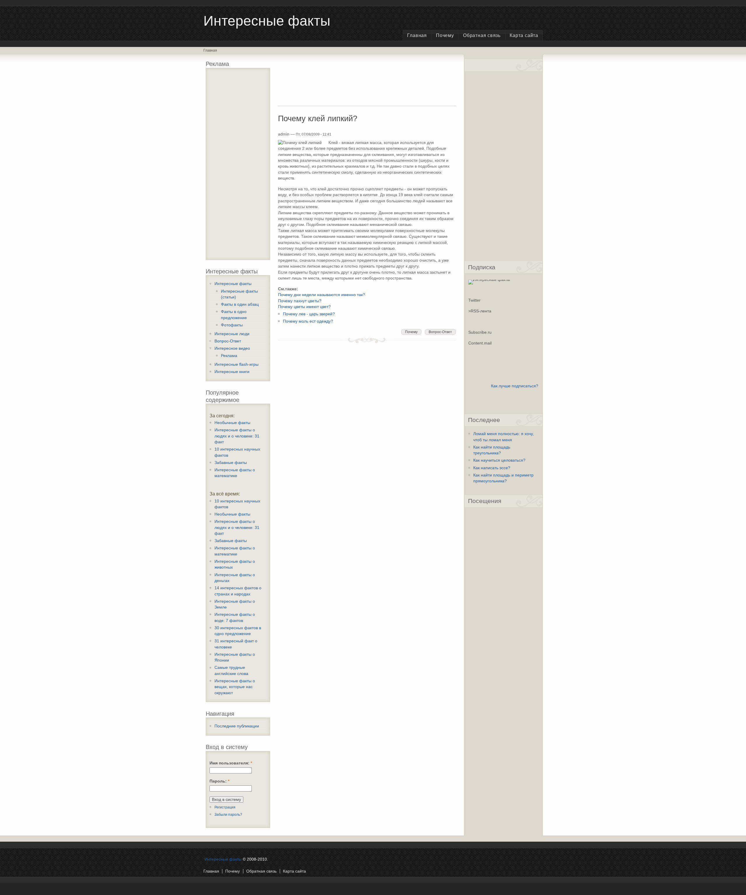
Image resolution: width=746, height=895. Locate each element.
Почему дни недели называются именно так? (321, 295)
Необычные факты (232, 423)
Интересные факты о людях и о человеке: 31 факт (236, 436)
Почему (445, 35)
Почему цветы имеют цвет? (304, 307)
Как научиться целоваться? (499, 460)
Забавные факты (230, 462)
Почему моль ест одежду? (308, 321)
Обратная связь (482, 35)
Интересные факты (232, 284)
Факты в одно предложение (234, 315)
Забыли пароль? (228, 815)
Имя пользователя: (231, 763)
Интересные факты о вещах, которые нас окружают (234, 687)
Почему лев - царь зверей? (309, 314)
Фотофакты (232, 325)
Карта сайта (524, 35)
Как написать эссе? (491, 468)
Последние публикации (236, 726)
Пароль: (219, 781)
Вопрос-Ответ (227, 341)
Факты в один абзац (240, 304)
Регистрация (224, 807)
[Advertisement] (239, 165)
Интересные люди (231, 334)
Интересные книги (231, 372)
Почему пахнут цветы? (299, 301)
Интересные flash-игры (236, 364)
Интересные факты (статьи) (239, 294)
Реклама (229, 356)
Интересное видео (232, 348)
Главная (417, 35)
